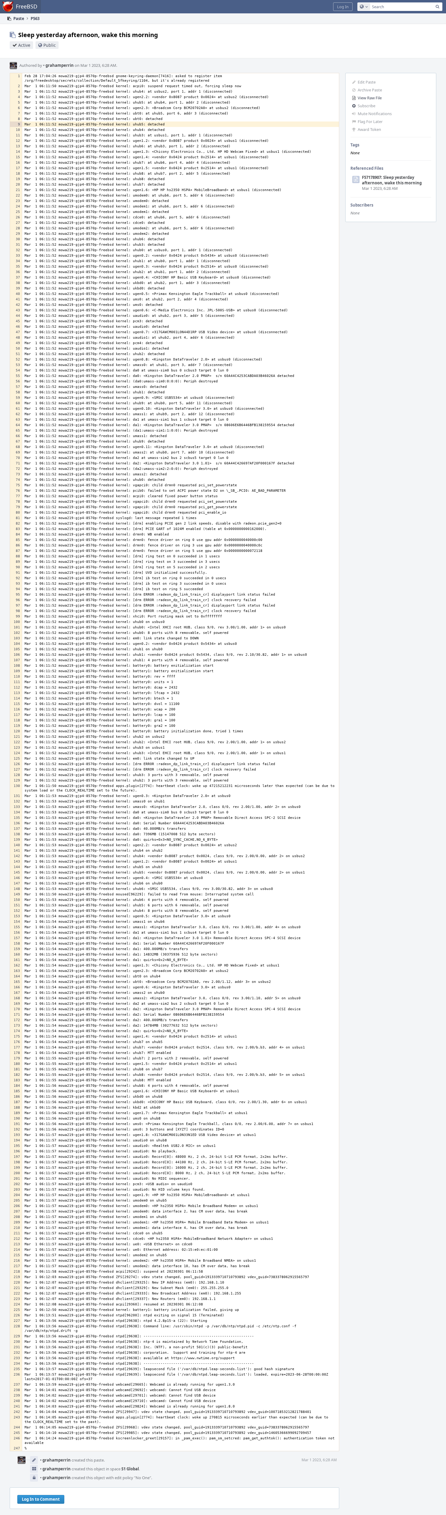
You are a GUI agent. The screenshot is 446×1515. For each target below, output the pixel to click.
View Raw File (370, 98)
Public (49, 45)
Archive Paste (370, 90)
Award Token (369, 129)
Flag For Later (370, 121)
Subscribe (366, 105)
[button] (343, 6)
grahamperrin (58, 65)
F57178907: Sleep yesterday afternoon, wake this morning (392, 180)
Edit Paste (367, 82)
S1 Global (130, 1469)
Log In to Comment (41, 1499)
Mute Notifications (375, 113)
